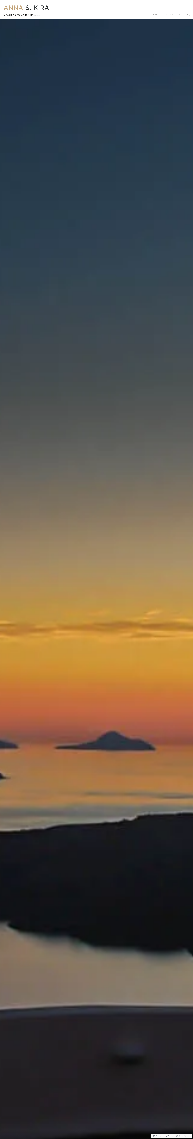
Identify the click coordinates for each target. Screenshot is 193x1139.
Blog (188, 15)
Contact (163, 15)
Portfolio (172, 15)
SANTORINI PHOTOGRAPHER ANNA (18, 15)
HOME (155, 15)
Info (180, 15)
